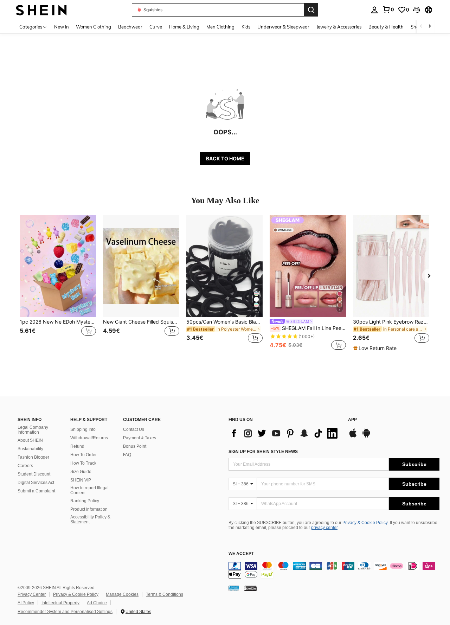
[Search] (311, 10)
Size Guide (80, 471)
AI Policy (26, 602)
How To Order (83, 454)
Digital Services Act (36, 482)
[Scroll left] (421, 26)
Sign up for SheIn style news (263, 451)
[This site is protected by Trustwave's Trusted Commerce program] (234, 587)
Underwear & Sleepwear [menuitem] (283, 27)
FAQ (127, 454)
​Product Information (89, 509)
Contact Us (133, 429)
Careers (25, 465)
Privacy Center (32, 594)
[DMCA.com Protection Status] (250, 587)
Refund (77, 446)
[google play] (366, 436)
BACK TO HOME (225, 158)
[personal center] (374, 10)
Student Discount (34, 474)
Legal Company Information (33, 430)
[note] (376, 348)
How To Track (83, 463)
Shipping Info (83, 429)
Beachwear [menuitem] (130, 27)
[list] (285, 433)
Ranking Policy (84, 500)
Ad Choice (97, 602)
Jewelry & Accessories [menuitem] (338, 27)
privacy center (324, 527)
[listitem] (58, 283)
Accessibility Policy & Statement (90, 519)
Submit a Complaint (36, 491)
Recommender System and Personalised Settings (65, 611)
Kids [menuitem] (246, 27)
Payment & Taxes (139, 437)
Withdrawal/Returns (89, 437)
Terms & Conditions (164, 594)
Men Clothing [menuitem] (220, 27)
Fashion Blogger (33, 457)
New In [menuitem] (61, 27)
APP (352, 419)
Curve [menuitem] (155, 27)
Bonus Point (134, 446)
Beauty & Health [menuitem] (386, 27)
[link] (388, 9)
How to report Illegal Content (89, 490)
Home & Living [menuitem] (184, 27)
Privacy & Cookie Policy (365, 522)
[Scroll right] (429, 26)
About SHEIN (30, 440)
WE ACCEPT (241, 553)
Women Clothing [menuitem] (93, 27)
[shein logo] (41, 9)
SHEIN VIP (80, 480)
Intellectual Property (60, 602)
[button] (416, 10)
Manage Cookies (122, 594)
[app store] (353, 436)
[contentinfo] (334, 570)
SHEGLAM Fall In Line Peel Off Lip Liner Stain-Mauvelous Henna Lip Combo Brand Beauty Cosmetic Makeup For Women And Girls (308, 328)
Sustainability (30, 448)
